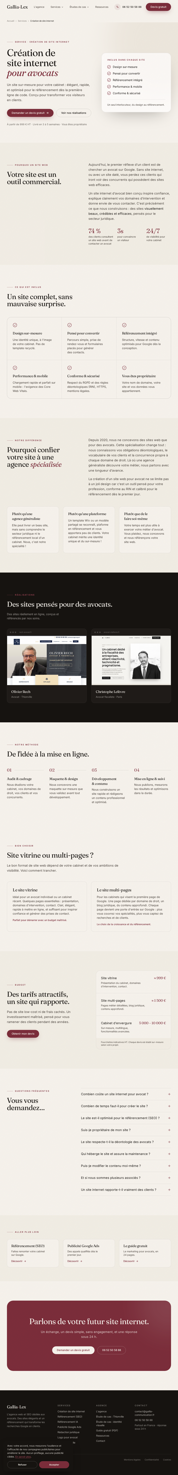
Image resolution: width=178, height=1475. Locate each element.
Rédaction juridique (68, 1432)
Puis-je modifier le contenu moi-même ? (111, 1166)
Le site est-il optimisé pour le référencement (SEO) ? (120, 1118)
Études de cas (78, 6)
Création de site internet (71, 1411)
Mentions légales (132, 1459)
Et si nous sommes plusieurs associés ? (110, 1178)
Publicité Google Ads (69, 1426)
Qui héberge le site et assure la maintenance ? (115, 1154)
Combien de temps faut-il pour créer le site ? (114, 1106)
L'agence (39, 6)
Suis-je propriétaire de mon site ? (106, 1130)
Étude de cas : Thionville (110, 1416)
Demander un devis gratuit (28, 112)
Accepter (54, 1464)
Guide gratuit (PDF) (107, 1430)
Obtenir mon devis (23, 1033)
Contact (100, 1440)
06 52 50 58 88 (111, 1350)
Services (55, 6)
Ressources (101, 6)
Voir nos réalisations (73, 112)
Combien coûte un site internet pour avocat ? (114, 1094)
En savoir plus (23, 1456)
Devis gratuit (158, 6)
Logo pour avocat (68, 1437)
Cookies (167, 1459)
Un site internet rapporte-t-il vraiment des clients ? (118, 1189)
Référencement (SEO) (70, 1416)
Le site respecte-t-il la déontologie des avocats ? (117, 1142)
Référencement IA (68, 1421)
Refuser (22, 1464)
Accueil (10, 21)
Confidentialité (152, 1459)
